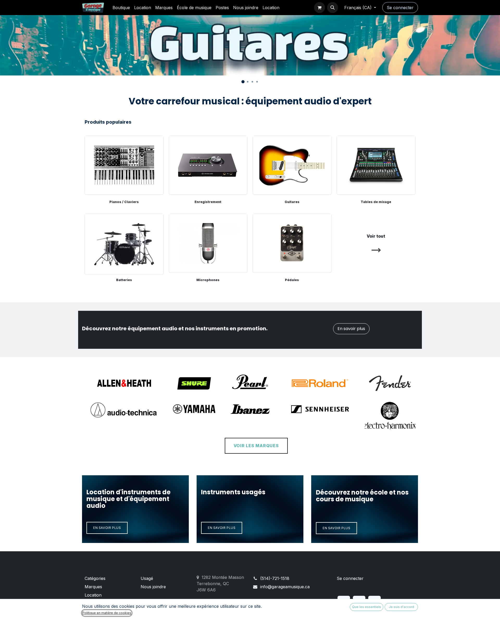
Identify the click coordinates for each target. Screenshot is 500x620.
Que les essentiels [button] (366, 607)
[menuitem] (121, 7)
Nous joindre (153, 586)
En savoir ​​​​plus (107, 528)
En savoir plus (351, 329)
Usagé (147, 578)
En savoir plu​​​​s (221, 528)
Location (93, 595)
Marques (93, 586)
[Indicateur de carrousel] (243, 81)
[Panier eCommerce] (319, 7)
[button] (332, 7)
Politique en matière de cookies (106, 613)
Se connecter (400, 7)
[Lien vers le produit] (124, 243)
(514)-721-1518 (274, 578)
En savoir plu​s (336, 528)
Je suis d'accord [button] (401, 607)
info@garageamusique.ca (285, 586)
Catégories (95, 578)
